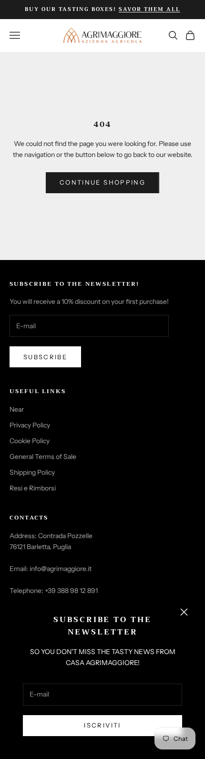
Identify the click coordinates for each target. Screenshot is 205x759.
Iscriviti (102, 725)
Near (17, 409)
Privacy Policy (30, 425)
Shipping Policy (32, 472)
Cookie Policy (30, 441)
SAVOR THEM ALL (149, 9)
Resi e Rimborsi (33, 488)
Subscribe (45, 357)
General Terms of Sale (43, 456)
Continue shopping (102, 182)
